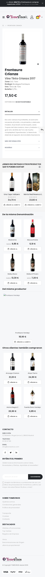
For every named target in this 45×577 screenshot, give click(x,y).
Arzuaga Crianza (12, 373)
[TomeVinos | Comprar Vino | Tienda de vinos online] (14, 17)
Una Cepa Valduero (12, 194)
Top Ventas (6, 531)
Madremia (12, 240)
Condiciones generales (11, 505)
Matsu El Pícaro (32, 274)
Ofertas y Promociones (11, 528)
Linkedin (16, 452)
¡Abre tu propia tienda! (11, 545)
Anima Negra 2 (12, 407)
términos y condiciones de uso (25, 482)
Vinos (4, 539)
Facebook (5, 452)
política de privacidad (11, 485)
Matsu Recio (12, 274)
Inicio (3, 25)
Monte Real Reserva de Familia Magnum (33, 194)
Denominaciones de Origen (13, 542)
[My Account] (31, 17)
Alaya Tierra (32, 373)
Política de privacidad (11, 507)
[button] (38, 64)
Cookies (5, 516)
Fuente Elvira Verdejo (32, 407)
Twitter (10, 452)
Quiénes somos (8, 502)
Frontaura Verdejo (22, 333)
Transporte (6, 513)
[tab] (22, 111)
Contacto (6, 519)
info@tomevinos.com (10, 447)
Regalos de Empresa (10, 534)
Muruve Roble (32, 240)
